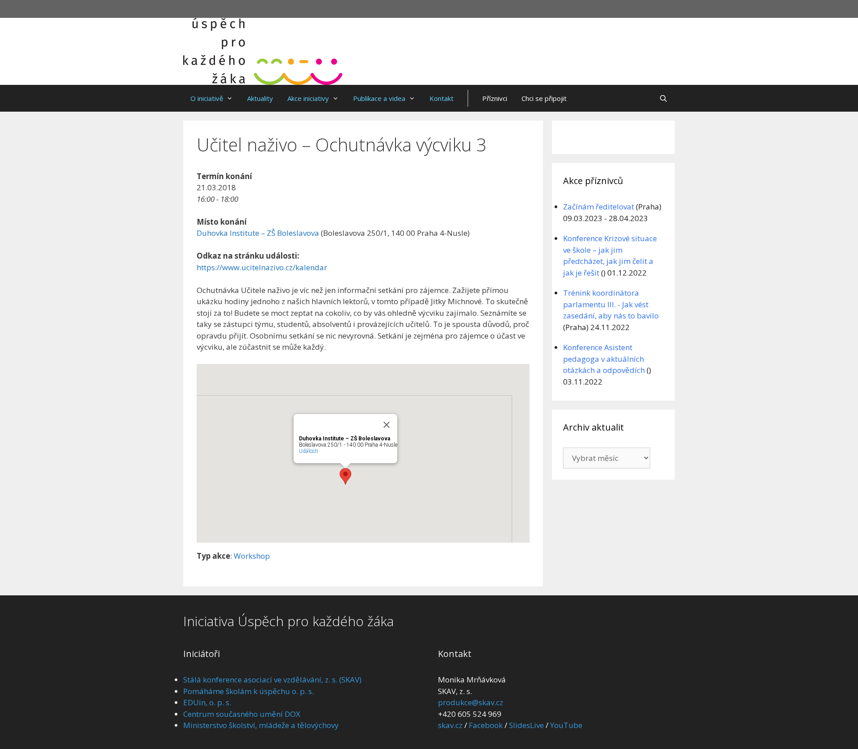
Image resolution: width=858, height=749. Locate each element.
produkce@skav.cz (470, 702)
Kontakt (441, 98)
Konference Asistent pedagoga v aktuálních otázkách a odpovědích (604, 358)
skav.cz (450, 725)
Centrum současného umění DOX (241, 714)
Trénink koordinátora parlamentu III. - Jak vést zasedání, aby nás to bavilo (611, 304)
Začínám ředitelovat (598, 206)
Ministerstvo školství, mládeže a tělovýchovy (261, 725)
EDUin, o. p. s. (207, 702)
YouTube (566, 725)
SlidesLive (526, 725)
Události (308, 451)
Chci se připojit (544, 98)
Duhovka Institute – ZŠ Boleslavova (258, 233)
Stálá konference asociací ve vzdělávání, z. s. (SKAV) (272, 679)
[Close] (386, 424)
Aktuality (260, 98)
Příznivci (494, 98)
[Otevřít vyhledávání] (663, 98)
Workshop (252, 556)
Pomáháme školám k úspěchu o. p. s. (248, 691)
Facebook (486, 725)
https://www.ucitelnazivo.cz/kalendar (262, 267)
